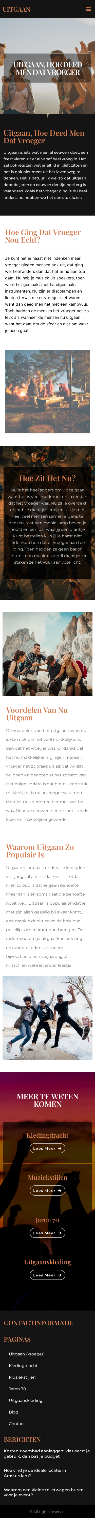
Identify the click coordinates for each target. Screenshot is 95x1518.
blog (13, 1412)
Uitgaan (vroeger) (27, 1354)
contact (17, 1423)
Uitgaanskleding (26, 1400)
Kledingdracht (23, 1365)
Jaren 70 (17, 1388)
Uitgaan (16, 9)
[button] (88, 9)
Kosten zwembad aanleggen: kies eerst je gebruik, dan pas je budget (47, 1454)
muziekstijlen (22, 1377)
